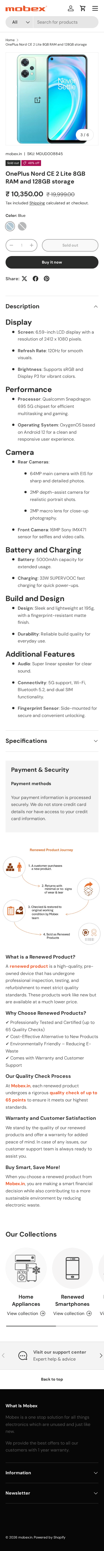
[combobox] (52, 22)
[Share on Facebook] (35, 278)
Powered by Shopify (49, 1537)
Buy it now (52, 262)
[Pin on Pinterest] (46, 278)
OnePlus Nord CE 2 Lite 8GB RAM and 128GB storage (46, 44)
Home (10, 40)
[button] (83, 8)
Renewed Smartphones (72, 1300)
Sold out (70, 245)
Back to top (52, 1379)
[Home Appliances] (26, 1268)
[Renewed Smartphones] (72, 1268)
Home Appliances (26, 1300)
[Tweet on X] (24, 278)
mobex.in (14, 153)
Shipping (37, 202)
